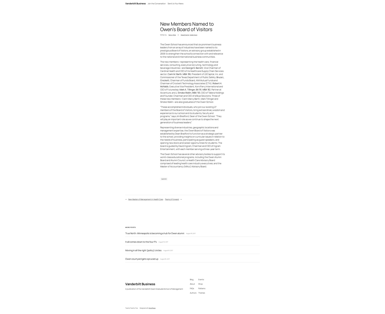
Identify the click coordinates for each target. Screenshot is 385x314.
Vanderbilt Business (135, 3)
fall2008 (164, 179)
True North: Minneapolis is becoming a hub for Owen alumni (154, 233)
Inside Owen (193, 35)
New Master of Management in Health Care (145, 199)
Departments (185, 35)
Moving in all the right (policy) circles (143, 250)
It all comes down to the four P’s (141, 242)
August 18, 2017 (191, 233)
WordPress (152, 308)
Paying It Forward (172, 199)
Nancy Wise (172, 35)
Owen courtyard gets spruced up (141, 259)
